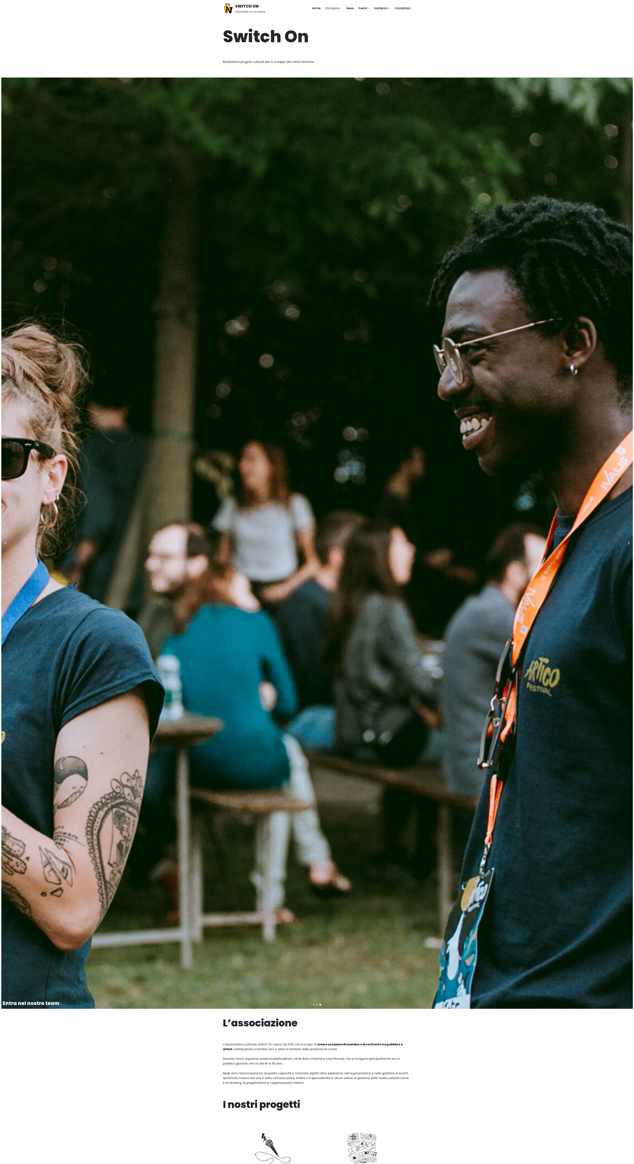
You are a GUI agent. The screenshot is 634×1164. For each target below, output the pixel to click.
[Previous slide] (5, 543)
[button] (341, 8)
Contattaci (402, 8)
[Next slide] (628, 543)
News (350, 8)
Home (316, 8)
